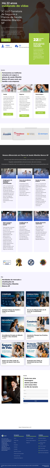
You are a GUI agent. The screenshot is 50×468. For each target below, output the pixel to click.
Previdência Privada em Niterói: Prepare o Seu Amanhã (12, 335)
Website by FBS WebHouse (45, 466)
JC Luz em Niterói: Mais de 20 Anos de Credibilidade (36, 310)
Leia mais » (4, 312)
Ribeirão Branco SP (26, 427)
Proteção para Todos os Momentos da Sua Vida (34, 361)
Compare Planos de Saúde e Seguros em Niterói (11, 310)
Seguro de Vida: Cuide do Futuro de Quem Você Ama (11, 361)
